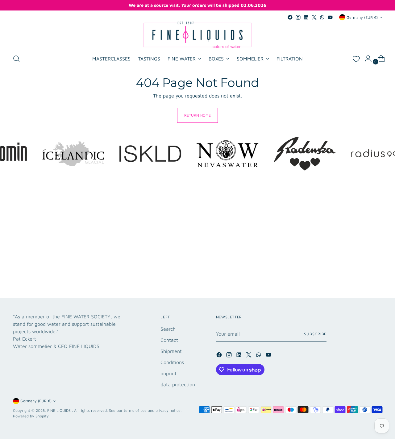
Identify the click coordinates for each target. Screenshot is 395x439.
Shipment (171, 351)
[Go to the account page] (366, 58)
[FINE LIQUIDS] (197, 35)
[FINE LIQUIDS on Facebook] (290, 17)
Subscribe (315, 334)
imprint (168, 373)
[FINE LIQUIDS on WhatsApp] (322, 17)
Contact (169, 340)
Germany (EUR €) (362, 17)
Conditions (172, 362)
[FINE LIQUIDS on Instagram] (298, 17)
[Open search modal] (16, 58)
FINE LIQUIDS (59, 410)
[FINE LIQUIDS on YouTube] (330, 17)
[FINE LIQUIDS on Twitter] (314, 17)
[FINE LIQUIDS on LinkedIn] (306, 17)
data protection (177, 384)
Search (168, 329)
